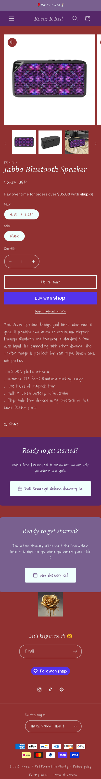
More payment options (50, 311)
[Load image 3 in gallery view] (76, 142)
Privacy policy (38, 774)
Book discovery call (54, 575)
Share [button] (13, 424)
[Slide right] (95, 143)
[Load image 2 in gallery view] (50, 142)
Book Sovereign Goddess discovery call (54, 488)
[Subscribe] (75, 651)
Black (14, 236)
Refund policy (82, 766)
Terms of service (65, 774)
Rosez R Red (31, 766)
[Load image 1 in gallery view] (24, 142)
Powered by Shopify (54, 766)
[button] (11, 18)
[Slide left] (5, 143)
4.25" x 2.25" (21, 214)
